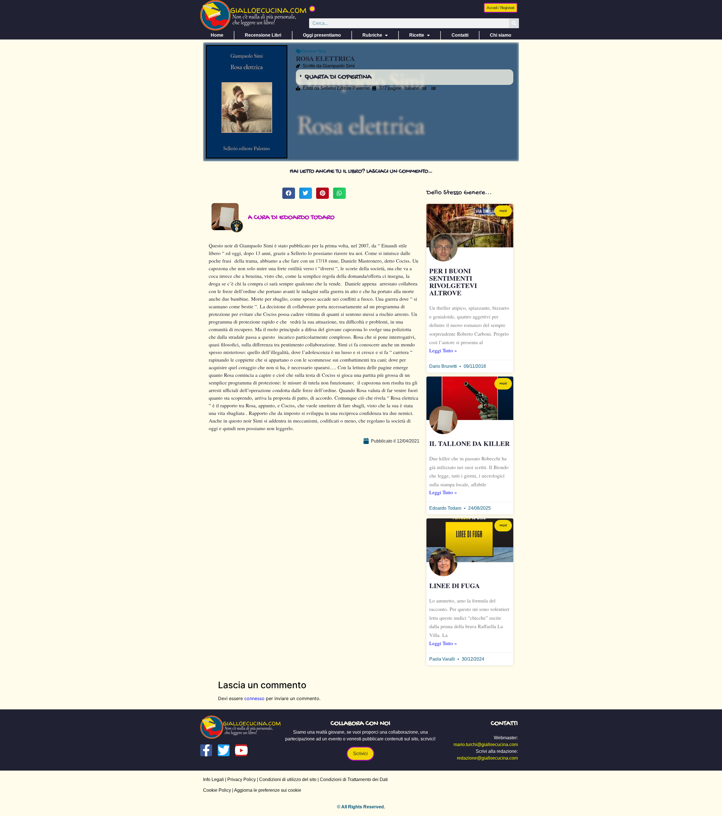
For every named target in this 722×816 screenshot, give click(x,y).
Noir (322, 51)
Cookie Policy (217, 790)
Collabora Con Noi (360, 724)
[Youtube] (241, 750)
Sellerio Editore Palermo (344, 88)
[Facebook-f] (206, 750)
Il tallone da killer (469, 443)
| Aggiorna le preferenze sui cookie (266, 790)
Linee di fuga (454, 585)
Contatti (460, 35)
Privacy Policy (241, 779)
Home (217, 35)
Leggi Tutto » (443, 350)
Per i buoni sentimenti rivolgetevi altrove (453, 282)
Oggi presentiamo (322, 35)
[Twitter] (224, 750)
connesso (254, 698)
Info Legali (213, 779)
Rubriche (372, 35)
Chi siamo (500, 35)
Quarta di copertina (338, 77)
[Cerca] (514, 23)
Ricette (416, 35)
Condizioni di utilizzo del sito (287, 779)
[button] (312, 9)
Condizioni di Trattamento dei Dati (354, 779)
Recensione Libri (263, 35)
